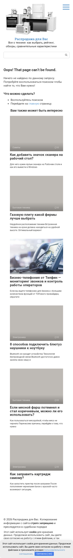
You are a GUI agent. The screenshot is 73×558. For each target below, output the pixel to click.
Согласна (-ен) (44, 553)
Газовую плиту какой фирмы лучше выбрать (33, 216)
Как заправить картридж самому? (30, 476)
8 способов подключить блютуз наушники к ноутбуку (36, 346)
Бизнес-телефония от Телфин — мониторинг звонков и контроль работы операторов (36, 281)
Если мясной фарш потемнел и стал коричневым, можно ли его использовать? (36, 411)
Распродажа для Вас (31, 39)
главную (34, 103)
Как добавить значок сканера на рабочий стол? (36, 156)
